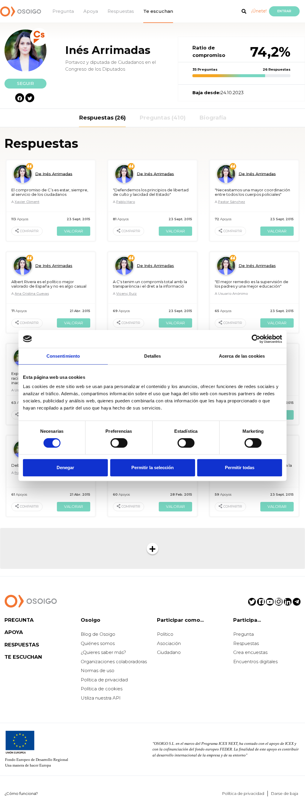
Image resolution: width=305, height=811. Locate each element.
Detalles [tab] (152, 356)
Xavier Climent (27, 202)
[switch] (119, 443)
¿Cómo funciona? (21, 793)
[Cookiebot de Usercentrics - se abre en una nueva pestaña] (256, 338)
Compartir (29, 231)
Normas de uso (97, 670)
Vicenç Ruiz (126, 293)
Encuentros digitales (255, 661)
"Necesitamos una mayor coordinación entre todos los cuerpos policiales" (252, 192)
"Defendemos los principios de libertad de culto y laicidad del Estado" (151, 192)
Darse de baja (284, 793)
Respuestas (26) (102, 117)
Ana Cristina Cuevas (32, 293)
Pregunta (63, 11)
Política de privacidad (104, 680)
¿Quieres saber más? (103, 652)
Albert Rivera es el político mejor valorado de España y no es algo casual (48, 284)
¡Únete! (259, 11)
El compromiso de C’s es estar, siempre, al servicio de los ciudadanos (49, 192)
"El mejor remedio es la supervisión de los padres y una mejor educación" (251, 284)
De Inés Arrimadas (53, 173)
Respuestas (121, 11)
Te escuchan (158, 11)
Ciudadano (169, 652)
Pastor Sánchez (231, 202)
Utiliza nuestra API (101, 698)
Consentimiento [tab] (63, 356)
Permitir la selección (152, 467)
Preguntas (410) (162, 117)
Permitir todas (239, 467)
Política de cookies (101, 688)
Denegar (65, 467)
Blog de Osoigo (98, 634)
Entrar (284, 11)
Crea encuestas (250, 652)
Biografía (212, 117)
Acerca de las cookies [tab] (242, 356)
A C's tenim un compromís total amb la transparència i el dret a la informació (150, 284)
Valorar (73, 231)
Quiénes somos (98, 643)
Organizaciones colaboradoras (114, 661)
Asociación (169, 643)
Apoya (90, 11)
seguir (25, 83)
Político (165, 634)
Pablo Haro (125, 202)
